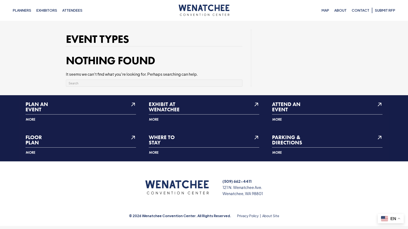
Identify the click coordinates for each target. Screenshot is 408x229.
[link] (80, 111)
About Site (270, 216)
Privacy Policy (248, 216)
